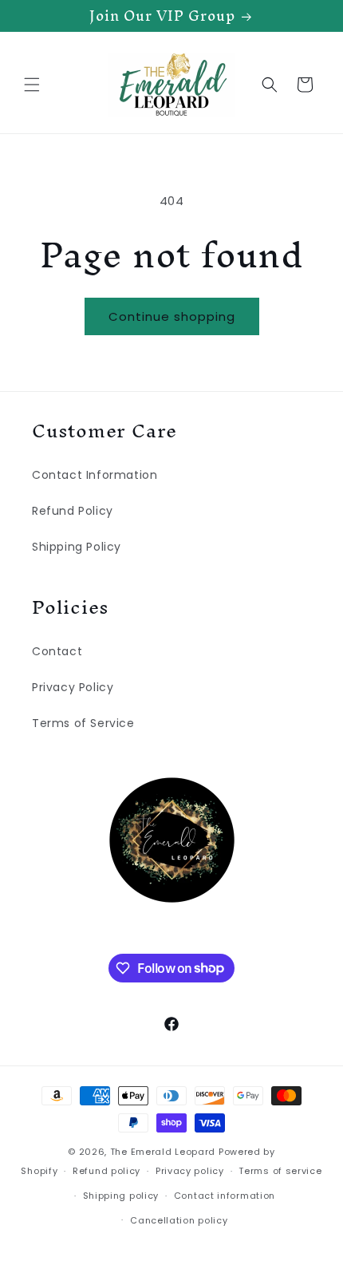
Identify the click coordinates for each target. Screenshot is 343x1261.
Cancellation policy (178, 1220)
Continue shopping (171, 316)
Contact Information (94, 475)
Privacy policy (190, 1170)
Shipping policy (121, 1195)
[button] (31, 84)
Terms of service (280, 1170)
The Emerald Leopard (162, 1151)
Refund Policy (72, 511)
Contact (57, 651)
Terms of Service (83, 723)
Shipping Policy (76, 547)
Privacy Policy (72, 687)
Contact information (224, 1195)
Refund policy (106, 1170)
